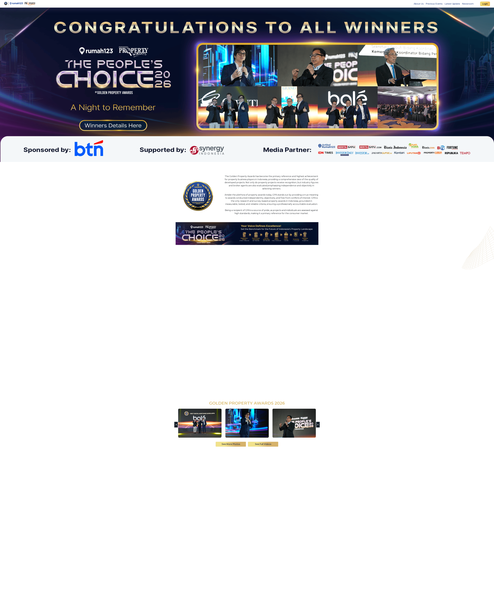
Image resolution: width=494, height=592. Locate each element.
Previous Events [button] (434, 4)
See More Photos (231, 444)
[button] (176, 424)
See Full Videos (263, 444)
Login (485, 4)
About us (419, 4)
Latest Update (452, 4)
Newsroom (468, 4)
